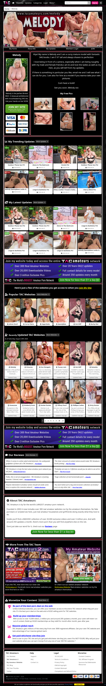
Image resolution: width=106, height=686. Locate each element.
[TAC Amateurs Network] (6, 2)
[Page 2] (56, 421)
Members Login (72, 49)
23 (63, 421)
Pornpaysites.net (30, 479)
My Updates (51, 49)
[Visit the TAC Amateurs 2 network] (28, 565)
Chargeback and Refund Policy (65, 671)
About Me (32, 49)
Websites (19, 3)
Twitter (9, 671)
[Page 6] (59, 421)
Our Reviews (11, 656)
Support (33, 656)
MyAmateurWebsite (62, 587)
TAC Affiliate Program (86, 659)
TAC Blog (10, 665)
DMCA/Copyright (60, 665)
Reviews (48, 526)
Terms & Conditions (62, 659)
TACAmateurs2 (11, 587)
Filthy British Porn (19, 472)
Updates (28, 3)
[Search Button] (89, 2)
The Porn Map (70, 464)
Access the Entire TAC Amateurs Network (16, 109)
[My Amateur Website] (78, 565)
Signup (94, 3)
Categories (37, 3)
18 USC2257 (59, 656)
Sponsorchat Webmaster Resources (87, 663)
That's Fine (79, 684)
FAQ (32, 659)
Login (45, 3)
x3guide (88, 477)
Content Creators (85, 656)
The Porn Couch (65, 472)
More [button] (51, 3)
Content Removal (61, 668)
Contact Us (34, 662)
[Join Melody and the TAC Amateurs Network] (10, 117)
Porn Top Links (77, 487)
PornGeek (38, 464)
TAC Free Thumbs (13, 668)
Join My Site (85, 287)
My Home (13, 49)
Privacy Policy (68, 684)
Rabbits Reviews (40, 487)
